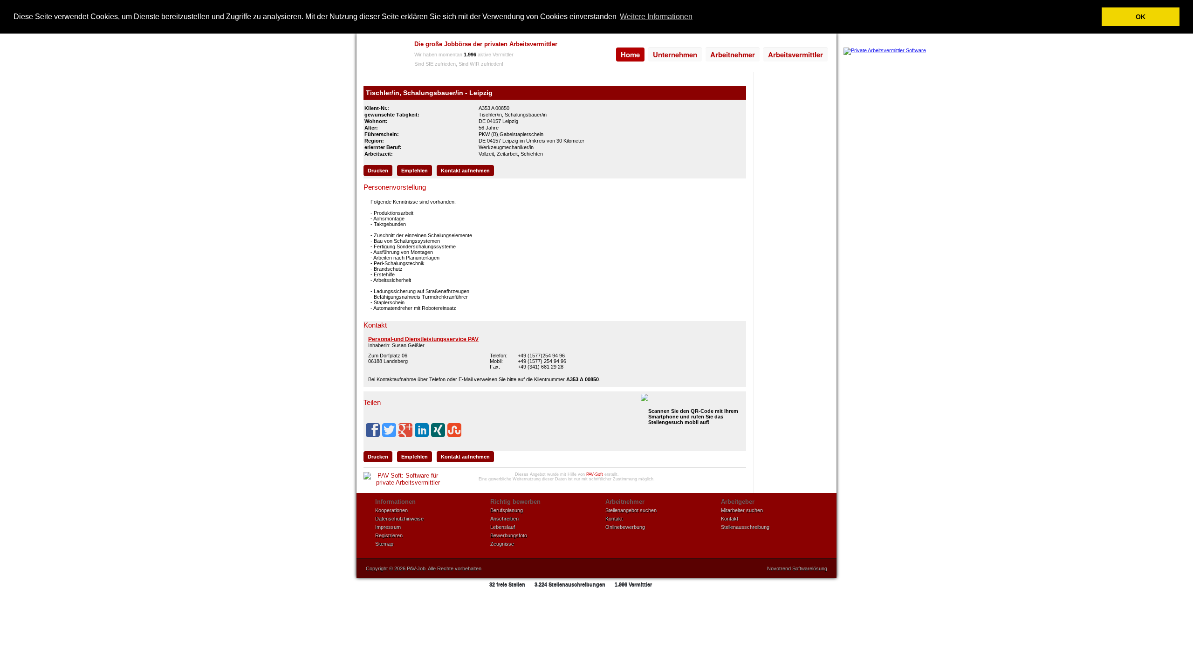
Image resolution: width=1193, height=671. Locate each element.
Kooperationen (391, 510)
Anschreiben (504, 518)
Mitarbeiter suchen (742, 510)
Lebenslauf (502, 527)
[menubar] (722, 55)
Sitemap (384, 544)
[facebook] (373, 430)
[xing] (438, 430)
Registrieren (389, 535)
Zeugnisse (502, 544)
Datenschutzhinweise (399, 518)
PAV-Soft (594, 474)
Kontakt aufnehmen (465, 170)
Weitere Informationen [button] (656, 17)
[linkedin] (422, 430)
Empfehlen (414, 170)
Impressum (388, 527)
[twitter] (389, 430)
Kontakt (614, 518)
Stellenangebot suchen (631, 510)
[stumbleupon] (454, 430)
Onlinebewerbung (625, 527)
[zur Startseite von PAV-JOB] (383, 55)
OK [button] (1140, 17)
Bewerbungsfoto (508, 535)
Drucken (378, 170)
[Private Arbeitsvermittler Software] (884, 50)
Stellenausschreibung (745, 527)
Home (630, 54)
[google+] (405, 430)
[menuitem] (630, 55)
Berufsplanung (506, 510)
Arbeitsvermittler (795, 54)
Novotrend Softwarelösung (797, 568)
